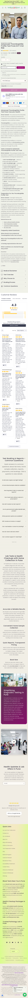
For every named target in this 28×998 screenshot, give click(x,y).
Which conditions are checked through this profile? (12, 247)
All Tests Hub (7, 227)
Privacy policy (15, 958)
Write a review (14, 325)
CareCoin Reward (7, 857)
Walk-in (4, 72)
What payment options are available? (14, 516)
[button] (2, 7)
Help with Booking (7, 842)
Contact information (10, 960)
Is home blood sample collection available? (14, 485)
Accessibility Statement (9, 863)
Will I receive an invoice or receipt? (14, 521)
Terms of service (23, 958)
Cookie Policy (6, 866)
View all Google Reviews (14, 816)
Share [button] (3, 265)
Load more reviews (14, 446)
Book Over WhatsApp (14, 106)
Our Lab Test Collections (9, 830)
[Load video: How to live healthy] (14, 742)
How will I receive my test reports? (14, 504)
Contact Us (5, 833)
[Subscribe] (23, 783)
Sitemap (5, 876)
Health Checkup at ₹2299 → (18, 989)
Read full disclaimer (19, 972)
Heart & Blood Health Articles (12, 222)
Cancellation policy (19, 960)
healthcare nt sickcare (13, 956)
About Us (5, 839)
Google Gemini (16, 260)
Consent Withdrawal (8, 873)
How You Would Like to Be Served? (9, 71)
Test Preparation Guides (10, 224)
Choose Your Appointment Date (8, 78)
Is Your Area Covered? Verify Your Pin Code (13, 64)
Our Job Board (6, 836)
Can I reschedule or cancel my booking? (14, 526)
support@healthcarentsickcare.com (10, 984)
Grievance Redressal (8, 870)
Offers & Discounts (8, 845)
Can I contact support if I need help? (14, 537)
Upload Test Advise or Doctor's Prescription (11, 84)
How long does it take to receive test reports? (15, 491)
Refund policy (8, 958)
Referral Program (7, 854)
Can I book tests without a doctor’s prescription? (15, 498)
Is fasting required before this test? (11, 243)
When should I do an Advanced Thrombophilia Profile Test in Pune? (11, 234)
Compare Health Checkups (11, 225)
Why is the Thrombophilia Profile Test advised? (12, 239)
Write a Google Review (14, 813)
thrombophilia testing (18, 142)
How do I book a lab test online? (14, 531)
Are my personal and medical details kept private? (14, 510)
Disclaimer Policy (15, 261)
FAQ (4, 851)
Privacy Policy (15, 985)
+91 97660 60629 (13, 666)
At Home (14, 75)
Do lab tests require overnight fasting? (14, 480)
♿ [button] (2, 995)
